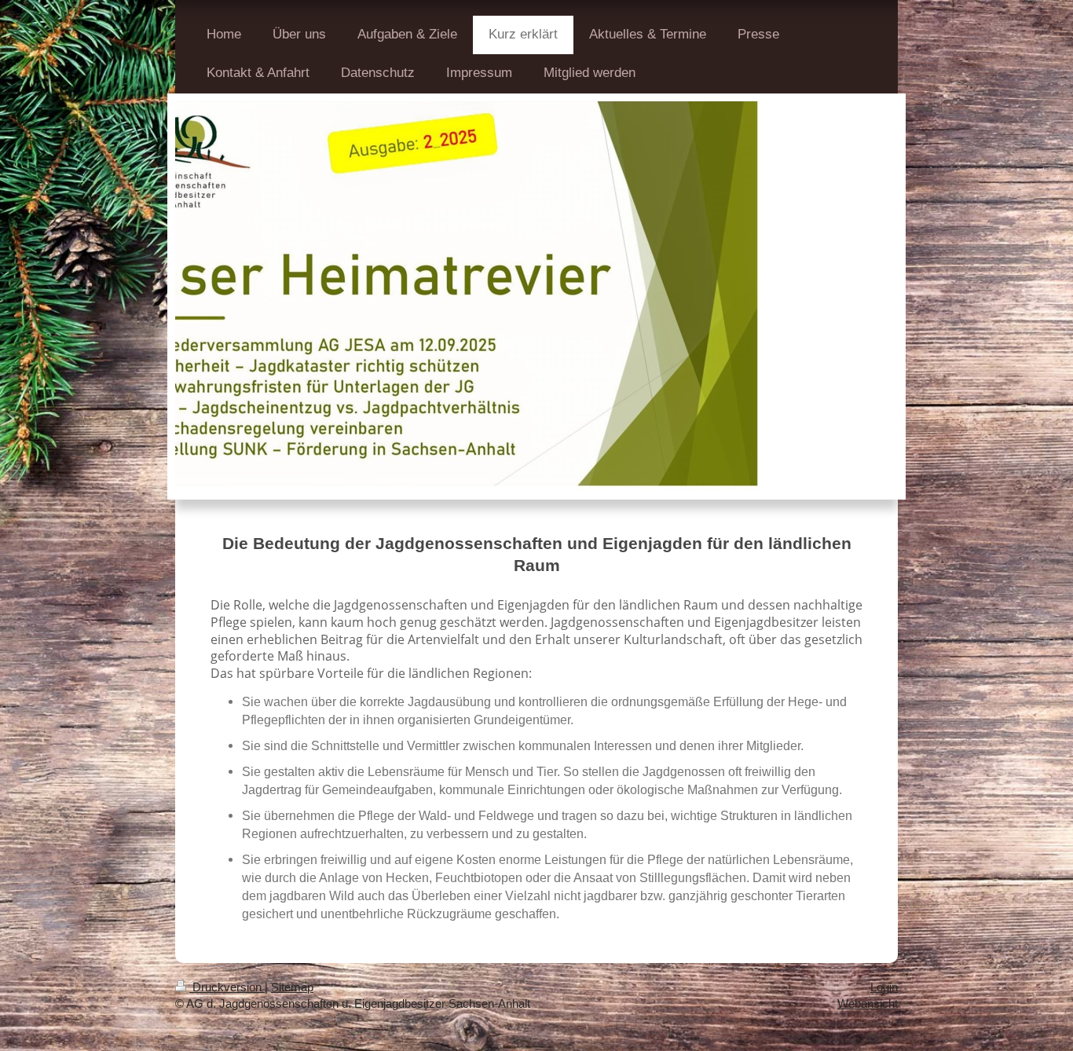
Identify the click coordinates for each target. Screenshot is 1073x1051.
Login (884, 987)
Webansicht (867, 1003)
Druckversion (227, 987)
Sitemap (292, 987)
